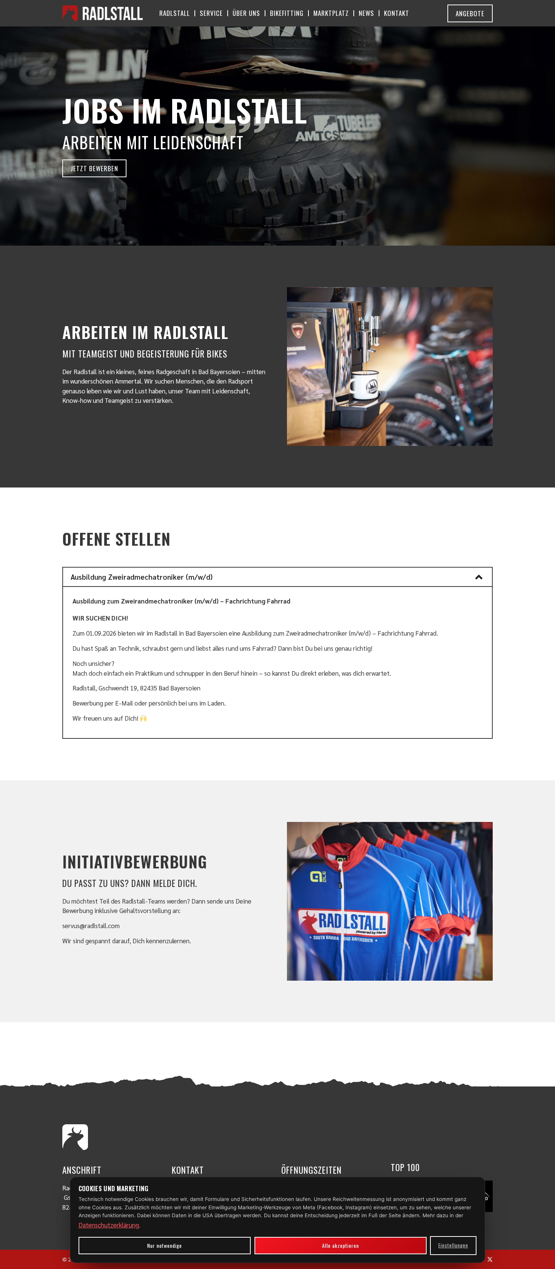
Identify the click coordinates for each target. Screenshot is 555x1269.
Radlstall (174, 13)
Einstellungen (453, 1245)
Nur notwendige (164, 1245)
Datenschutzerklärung (109, 1225)
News (366, 13)
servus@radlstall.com (91, 925)
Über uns (246, 13)
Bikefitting (287, 13)
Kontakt (396, 13)
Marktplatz (331, 13)
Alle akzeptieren (340, 1245)
